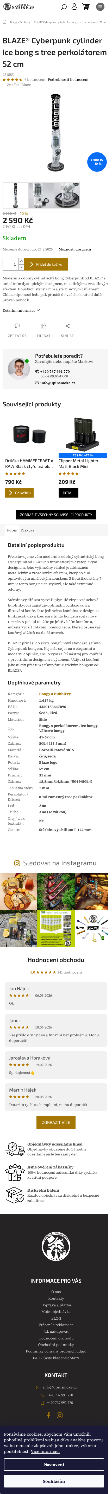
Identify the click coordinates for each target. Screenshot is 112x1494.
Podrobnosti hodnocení (68, 79)
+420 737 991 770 (60, 1395)
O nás (56, 1291)
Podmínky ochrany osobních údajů (56, 1351)
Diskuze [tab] (27, 530)
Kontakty (56, 1298)
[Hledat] (64, 7)
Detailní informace (19, 310)
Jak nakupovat (56, 1331)
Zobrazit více (56, 1122)
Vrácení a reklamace (56, 1324)
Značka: (19, 84)
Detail (68, 493)
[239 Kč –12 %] (83, 435)
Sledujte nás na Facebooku (49, 1415)
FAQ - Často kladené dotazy (56, 1358)
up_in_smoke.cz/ (60, 1415)
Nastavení (54, 1464)
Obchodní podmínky (56, 1344)
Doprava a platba (56, 1305)
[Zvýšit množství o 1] (21, 261)
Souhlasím (54, 1481)
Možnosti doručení (75, 249)
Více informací (45, 1451)
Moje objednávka (56, 1311)
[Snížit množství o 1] (21, 267)
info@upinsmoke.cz (60, 1387)
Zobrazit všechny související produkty (56, 514)
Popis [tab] (12, 530)
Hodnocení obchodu (56, 959)
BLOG (56, 1318)
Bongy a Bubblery (55, 693)
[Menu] (100, 7)
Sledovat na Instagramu (60, 863)
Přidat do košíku (49, 264)
